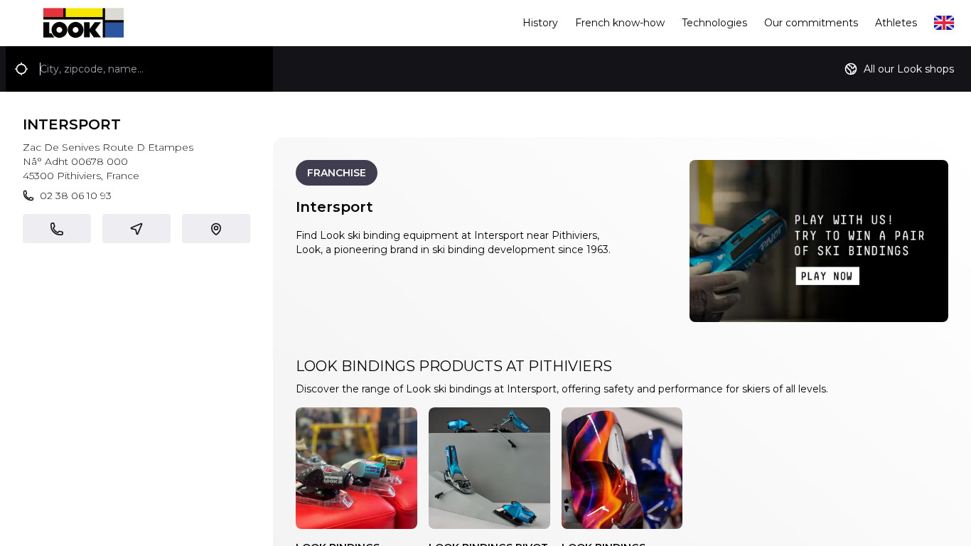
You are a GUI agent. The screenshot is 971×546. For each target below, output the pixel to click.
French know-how (620, 22)
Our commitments (811, 22)
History (540, 22)
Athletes (896, 22)
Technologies (714, 22)
